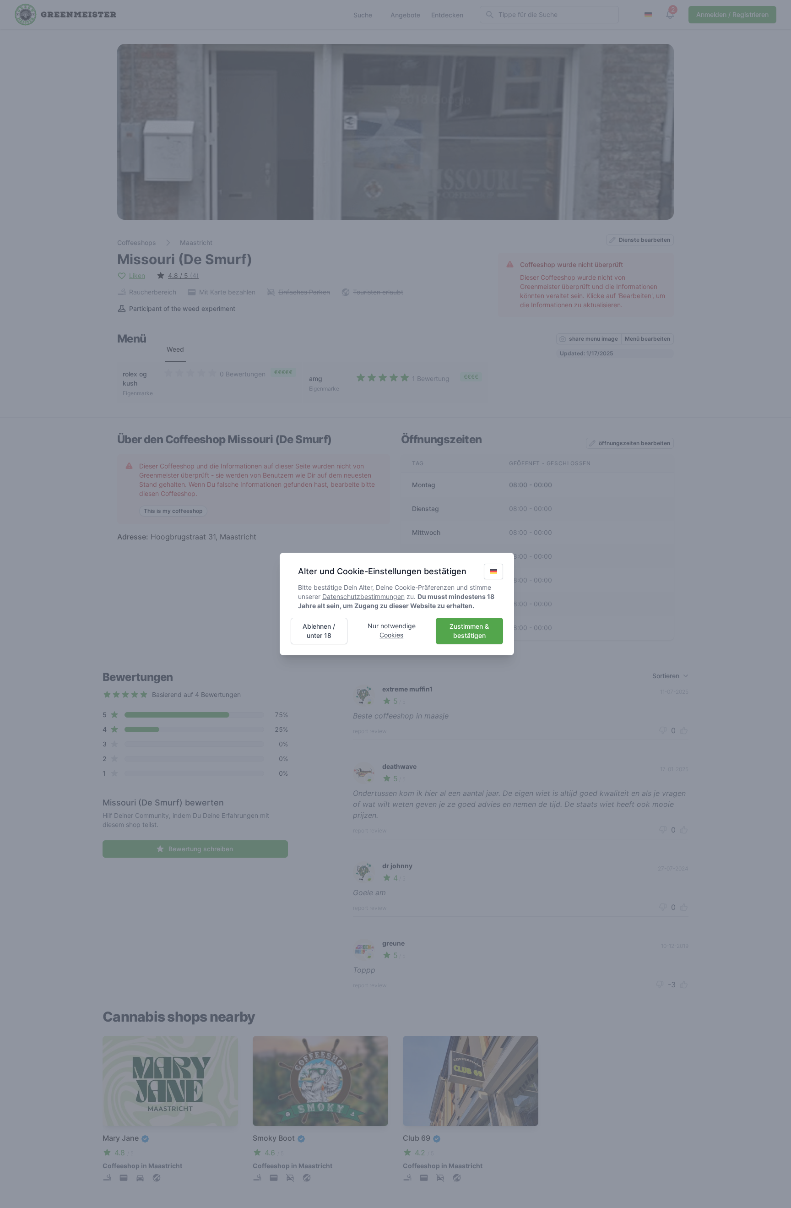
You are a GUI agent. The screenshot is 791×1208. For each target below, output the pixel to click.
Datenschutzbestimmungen (363, 596)
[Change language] (493, 571)
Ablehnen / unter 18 (319, 630)
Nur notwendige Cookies (392, 630)
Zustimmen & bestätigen (469, 630)
